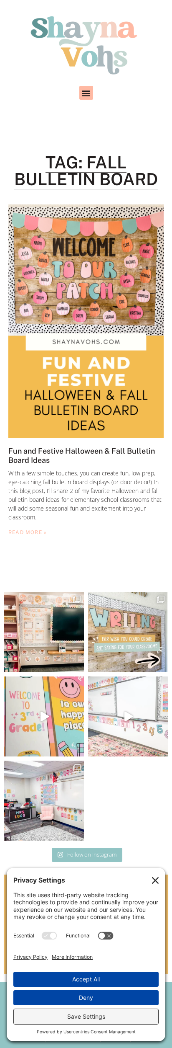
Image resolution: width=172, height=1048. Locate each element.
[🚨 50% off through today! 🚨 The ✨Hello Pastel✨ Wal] (44, 716)
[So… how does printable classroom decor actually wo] (128, 716)
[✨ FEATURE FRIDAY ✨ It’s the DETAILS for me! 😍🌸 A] (44, 632)
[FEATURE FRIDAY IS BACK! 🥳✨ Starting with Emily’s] (44, 801)
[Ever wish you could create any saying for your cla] (128, 632)
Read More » (27, 532)
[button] (86, 93)
